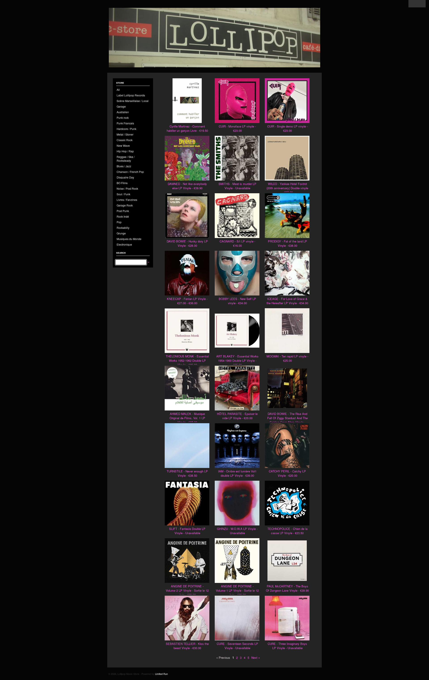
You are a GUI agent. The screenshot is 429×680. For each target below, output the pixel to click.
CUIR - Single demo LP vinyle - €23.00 (287, 128)
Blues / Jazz (124, 166)
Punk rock (123, 117)
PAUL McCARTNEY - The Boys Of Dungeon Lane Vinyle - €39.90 (287, 588)
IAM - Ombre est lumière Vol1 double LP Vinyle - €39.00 (237, 473)
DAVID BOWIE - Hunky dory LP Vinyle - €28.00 (187, 243)
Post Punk (123, 211)
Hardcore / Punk (126, 129)
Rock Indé (123, 216)
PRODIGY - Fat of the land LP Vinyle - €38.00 (287, 243)
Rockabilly (123, 228)
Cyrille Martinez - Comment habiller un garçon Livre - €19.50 (187, 128)
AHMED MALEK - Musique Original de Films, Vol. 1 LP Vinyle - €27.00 (187, 418)
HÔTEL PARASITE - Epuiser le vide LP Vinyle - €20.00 (237, 416)
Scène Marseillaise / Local (133, 101)
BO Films (122, 183)
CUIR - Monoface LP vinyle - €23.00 (237, 128)
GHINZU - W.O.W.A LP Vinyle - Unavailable (237, 531)
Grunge (121, 233)
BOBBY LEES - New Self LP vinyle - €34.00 (237, 301)
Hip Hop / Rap (125, 151)
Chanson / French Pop (130, 172)
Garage (121, 106)
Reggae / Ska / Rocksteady (126, 158)
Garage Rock (125, 205)
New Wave (123, 145)
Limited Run (161, 674)
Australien (123, 112)
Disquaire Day (125, 177)
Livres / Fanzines (127, 200)
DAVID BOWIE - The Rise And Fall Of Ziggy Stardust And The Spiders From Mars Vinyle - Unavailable (287, 420)
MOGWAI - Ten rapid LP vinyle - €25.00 (287, 358)
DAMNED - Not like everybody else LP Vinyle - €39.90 (187, 186)
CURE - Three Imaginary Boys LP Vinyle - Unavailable (287, 646)
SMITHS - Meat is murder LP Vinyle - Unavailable (237, 186)
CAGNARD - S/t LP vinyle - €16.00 (237, 243)
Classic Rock (124, 140)
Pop (119, 222)
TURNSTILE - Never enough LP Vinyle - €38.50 (187, 473)
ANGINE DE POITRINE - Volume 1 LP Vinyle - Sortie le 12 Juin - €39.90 (237, 590)
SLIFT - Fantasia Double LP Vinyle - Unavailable (187, 531)
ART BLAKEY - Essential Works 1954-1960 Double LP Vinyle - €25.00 (237, 360)
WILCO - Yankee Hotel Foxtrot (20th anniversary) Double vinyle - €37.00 (287, 188)
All (118, 89)
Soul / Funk (123, 194)
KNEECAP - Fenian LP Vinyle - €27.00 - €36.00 (187, 301)
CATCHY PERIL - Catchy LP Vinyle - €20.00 (287, 473)
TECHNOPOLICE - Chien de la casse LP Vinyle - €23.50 (287, 531)
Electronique (124, 244)
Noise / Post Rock (127, 188)
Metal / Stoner (125, 134)
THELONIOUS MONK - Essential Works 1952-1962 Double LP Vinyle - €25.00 (187, 360)
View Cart (417, 4)
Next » (255, 657)
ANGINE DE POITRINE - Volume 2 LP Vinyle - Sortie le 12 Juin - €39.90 (187, 590)
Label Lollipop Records (131, 95)
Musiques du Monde (129, 239)
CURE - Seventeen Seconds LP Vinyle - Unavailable (237, 646)
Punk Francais (125, 123)
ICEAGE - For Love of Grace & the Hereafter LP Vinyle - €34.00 (287, 301)
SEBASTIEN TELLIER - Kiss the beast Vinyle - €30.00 (187, 646)
